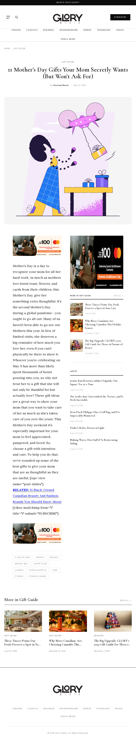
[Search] (16, 17)
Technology (103, 30)
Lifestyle (32, 30)
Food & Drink (68, 39)
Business (48, 30)
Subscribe (120, 17)
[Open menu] (8, 17)
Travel (120, 30)
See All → (126, 600)
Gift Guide (20, 48)
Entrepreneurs (69, 30)
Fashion (16, 30)
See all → (118, 296)
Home (7, 48)
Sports (88, 30)
